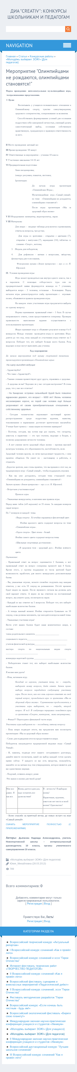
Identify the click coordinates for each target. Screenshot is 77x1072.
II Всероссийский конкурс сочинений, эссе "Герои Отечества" (37, 991)
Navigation (19, 45)
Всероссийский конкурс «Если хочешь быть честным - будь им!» (34, 1007)
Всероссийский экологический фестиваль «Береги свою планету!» (38, 1015)
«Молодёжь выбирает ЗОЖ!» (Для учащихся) (37, 1029)
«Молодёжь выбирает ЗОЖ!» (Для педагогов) (35, 859)
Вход (47, 903)
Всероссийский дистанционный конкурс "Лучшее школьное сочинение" (37, 1048)
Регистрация (34, 903)
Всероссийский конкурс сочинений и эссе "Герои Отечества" (37, 959)
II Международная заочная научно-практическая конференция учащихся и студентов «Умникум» (37, 1040)
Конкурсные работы (41, 56)
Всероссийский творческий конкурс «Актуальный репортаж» (37, 944)
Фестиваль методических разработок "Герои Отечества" (34, 999)
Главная (11, 56)
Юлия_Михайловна (21, 863)
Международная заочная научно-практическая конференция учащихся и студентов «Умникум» (36, 1023)
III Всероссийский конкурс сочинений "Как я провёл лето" (34, 1056)
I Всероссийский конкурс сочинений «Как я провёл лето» (38, 951)
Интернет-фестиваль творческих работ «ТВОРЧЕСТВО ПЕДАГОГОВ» (31, 967)
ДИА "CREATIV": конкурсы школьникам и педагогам (39, 14)
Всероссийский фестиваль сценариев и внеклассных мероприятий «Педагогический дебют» (37, 983)
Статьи (23, 56)
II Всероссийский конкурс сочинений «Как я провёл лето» (34, 975)
